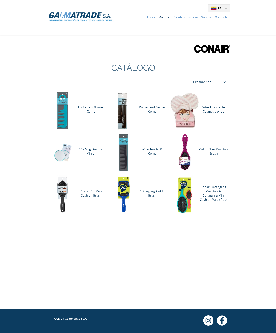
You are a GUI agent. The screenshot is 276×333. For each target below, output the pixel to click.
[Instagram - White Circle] (208, 320)
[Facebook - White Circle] (222, 320)
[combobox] (209, 82)
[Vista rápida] (62, 110)
